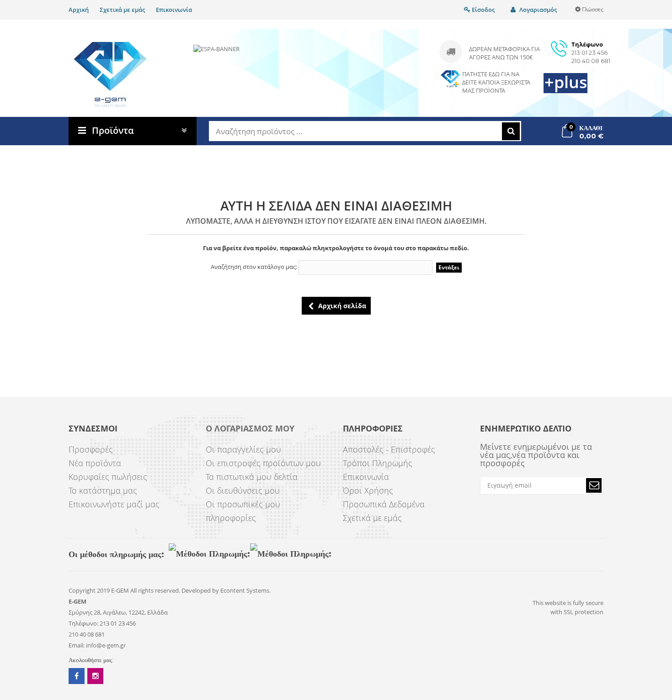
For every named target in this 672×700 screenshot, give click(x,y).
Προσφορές (91, 449)
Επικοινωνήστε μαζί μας (114, 504)
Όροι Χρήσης (368, 490)
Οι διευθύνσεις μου (243, 490)
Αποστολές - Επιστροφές (389, 449)
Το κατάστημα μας (103, 490)
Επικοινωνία (174, 9)
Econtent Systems (244, 590)
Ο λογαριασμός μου (250, 428)
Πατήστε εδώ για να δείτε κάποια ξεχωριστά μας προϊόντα (496, 82)
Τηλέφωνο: (83, 623)
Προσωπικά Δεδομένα (384, 504)
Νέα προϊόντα (95, 463)
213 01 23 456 (589, 52)
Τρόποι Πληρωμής (377, 463)
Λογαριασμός (537, 9)
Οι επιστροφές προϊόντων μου (263, 463)
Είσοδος (482, 9)
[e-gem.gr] (110, 74)
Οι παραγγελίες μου (243, 449)
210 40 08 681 (590, 60)
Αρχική (79, 9)
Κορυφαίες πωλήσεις (108, 476)
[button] (594, 485)
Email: (77, 645)
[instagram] (95, 676)
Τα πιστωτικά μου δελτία (252, 476)
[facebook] (77, 676)
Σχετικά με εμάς (122, 9)
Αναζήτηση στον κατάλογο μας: (254, 267)
